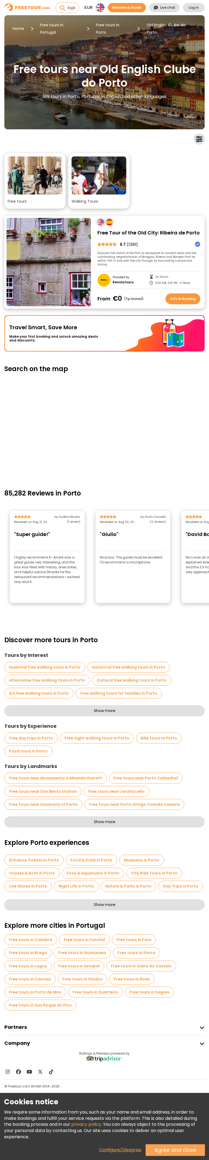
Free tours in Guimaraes (82, 952)
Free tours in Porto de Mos (35, 992)
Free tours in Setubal (79, 966)
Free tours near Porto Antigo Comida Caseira (134, 804)
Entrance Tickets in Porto (34, 860)
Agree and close (175, 1150)
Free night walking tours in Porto (96, 738)
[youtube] (29, 1071)
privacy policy (86, 1124)
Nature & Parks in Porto (128, 886)
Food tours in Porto (28, 751)
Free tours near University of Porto (43, 804)
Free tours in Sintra (136, 952)
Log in (194, 7)
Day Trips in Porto (180, 886)
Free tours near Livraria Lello (116, 791)
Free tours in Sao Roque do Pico (40, 1005)
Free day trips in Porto (31, 738)
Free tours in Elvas (132, 979)
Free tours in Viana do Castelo (141, 966)
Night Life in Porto (76, 886)
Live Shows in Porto (28, 886)
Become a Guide (126, 7)
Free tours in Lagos (28, 966)
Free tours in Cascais (30, 979)
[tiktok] (51, 1071)
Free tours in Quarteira (95, 992)
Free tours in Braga (28, 952)
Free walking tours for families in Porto (118, 693)
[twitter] (40, 1071)
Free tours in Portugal (51, 28)
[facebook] (18, 1071)
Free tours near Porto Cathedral (145, 778)
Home (18, 28)
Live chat (167, 7)
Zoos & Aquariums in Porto (92, 873)
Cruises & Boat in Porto (32, 873)
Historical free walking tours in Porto (128, 667)
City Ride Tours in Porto (154, 873)
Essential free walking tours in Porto (45, 667)
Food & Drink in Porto (91, 860)
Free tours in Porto (107, 28)
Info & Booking (183, 298)
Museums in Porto (141, 860)
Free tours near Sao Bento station (43, 791)
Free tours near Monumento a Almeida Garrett (55, 778)
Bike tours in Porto (159, 738)
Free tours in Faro (133, 939)
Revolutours (123, 282)
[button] (35, 181)
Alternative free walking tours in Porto (47, 680)
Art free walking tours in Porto (39, 693)
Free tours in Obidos (82, 979)
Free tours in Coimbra (30, 939)
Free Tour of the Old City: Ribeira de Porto (148, 233)
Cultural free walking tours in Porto (132, 680)
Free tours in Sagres (149, 992)
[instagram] (7, 1071)
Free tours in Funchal (84, 939)
